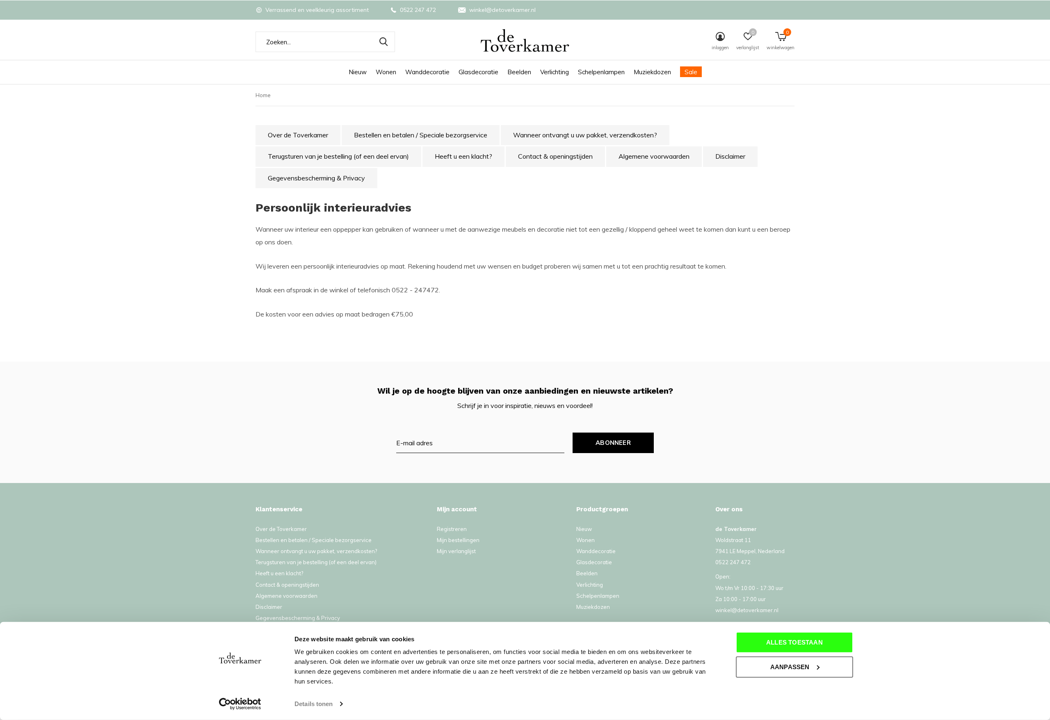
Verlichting (554, 72)
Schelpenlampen (601, 72)
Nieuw (358, 72)
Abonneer (613, 443)
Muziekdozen (652, 72)
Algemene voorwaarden (654, 156)
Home (263, 95)
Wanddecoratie (427, 72)
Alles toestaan (794, 642)
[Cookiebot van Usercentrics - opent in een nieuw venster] (240, 704)
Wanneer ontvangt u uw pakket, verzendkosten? (585, 135)
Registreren (452, 529)
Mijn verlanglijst (456, 551)
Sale (691, 72)
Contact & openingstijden (555, 156)
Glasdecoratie (478, 72)
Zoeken (383, 42)
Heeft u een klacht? (463, 156)
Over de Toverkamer (298, 135)
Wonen (386, 72)
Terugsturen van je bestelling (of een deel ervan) (338, 156)
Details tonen (313, 703)
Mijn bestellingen (458, 540)
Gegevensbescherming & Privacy (316, 178)
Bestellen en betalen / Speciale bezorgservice (420, 135)
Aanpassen (790, 666)
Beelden (519, 72)
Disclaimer (730, 156)
